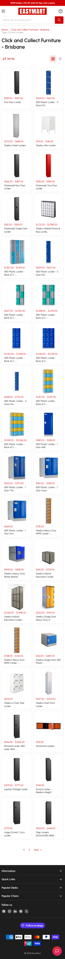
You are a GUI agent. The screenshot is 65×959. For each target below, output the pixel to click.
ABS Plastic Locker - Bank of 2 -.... (14, 316)
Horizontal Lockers (45, 746)
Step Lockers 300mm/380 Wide (45, 834)
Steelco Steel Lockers (15, 145)
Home (5, 29)
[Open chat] (57, 951)
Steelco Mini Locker (46, 145)
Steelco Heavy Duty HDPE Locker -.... (46, 532)
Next (36, 849)
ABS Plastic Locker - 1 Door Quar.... (47, 489)
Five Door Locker (12, 102)
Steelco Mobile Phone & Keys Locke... (48, 230)
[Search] (59, 20)
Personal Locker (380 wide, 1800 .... (14, 748)
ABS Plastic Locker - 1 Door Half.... (47, 446)
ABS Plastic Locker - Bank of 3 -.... (14, 273)
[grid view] (53, 58)
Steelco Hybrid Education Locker (44, 575)
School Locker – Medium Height (44, 791)
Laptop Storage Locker (16, 789)
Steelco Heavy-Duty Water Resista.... (14, 575)
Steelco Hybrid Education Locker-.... (14, 618)
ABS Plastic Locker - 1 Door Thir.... (15, 489)
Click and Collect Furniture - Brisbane (30, 29)
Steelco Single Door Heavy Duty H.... (46, 618)
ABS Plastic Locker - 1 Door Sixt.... (15, 532)
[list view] (59, 58)
